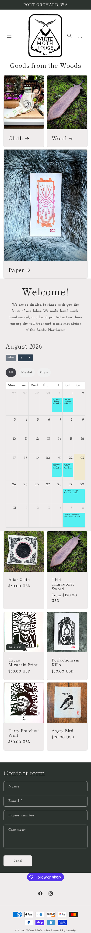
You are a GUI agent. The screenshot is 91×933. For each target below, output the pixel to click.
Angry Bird (63, 730)
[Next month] (29, 357)
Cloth (15, 138)
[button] (9, 36)
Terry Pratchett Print (23, 733)
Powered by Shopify (63, 930)
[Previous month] (22, 357)
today (10, 357)
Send (18, 860)
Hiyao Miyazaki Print (23, 662)
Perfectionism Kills (66, 662)
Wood (59, 138)
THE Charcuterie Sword (63, 584)
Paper (16, 269)
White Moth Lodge (38, 930)
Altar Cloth (19, 579)
